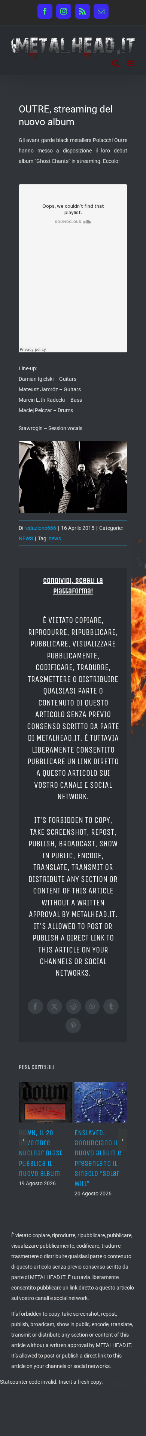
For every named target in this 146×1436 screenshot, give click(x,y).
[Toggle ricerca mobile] (115, 63)
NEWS (26, 538)
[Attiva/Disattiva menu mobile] (131, 63)
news (55, 538)
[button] (23, 1130)
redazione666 (40, 528)
